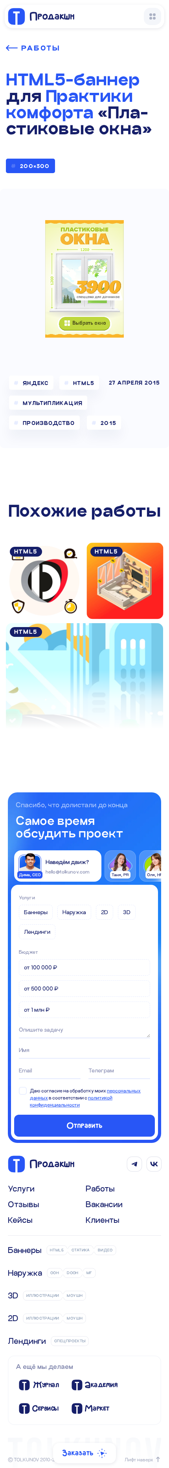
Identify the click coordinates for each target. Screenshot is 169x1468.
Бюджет (28, 952)
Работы (40, 48)
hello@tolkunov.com (68, 871)
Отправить (85, 1125)
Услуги (27, 897)
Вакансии (104, 1204)
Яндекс (36, 383)
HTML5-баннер (73, 80)
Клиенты (102, 1219)
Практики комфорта (69, 104)
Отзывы (23, 1204)
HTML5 (83, 383)
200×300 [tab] (35, 166)
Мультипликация (53, 403)
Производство (49, 423)
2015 (108, 423)
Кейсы (20, 1219)
